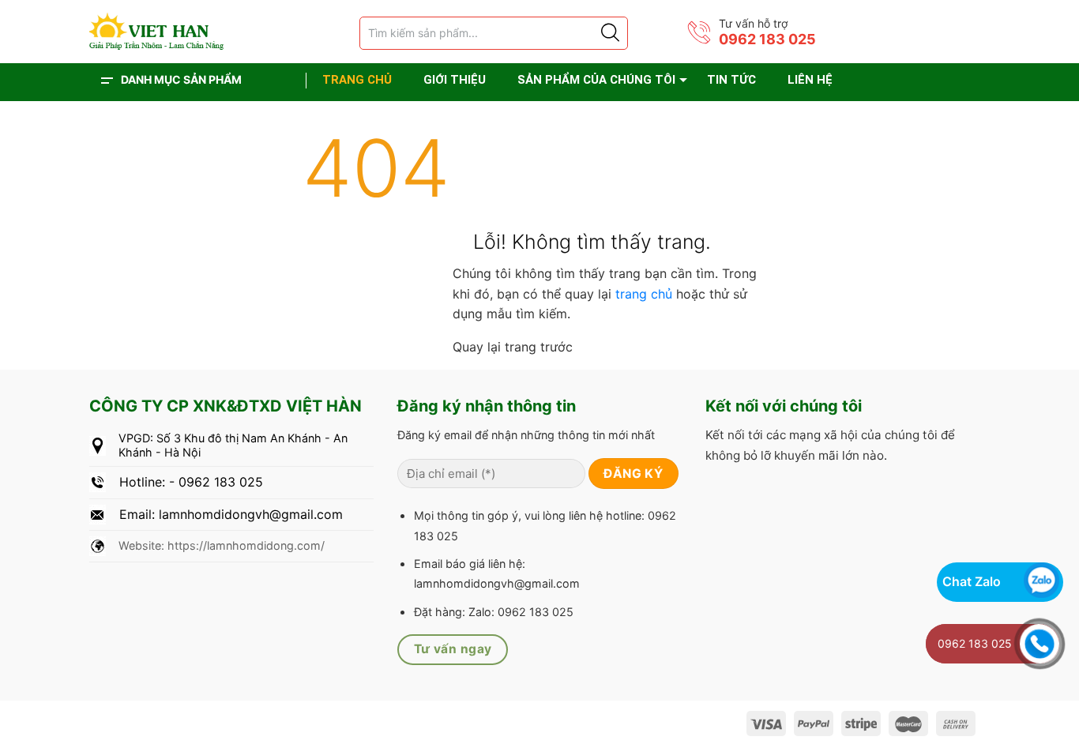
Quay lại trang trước (515, 347)
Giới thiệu (454, 80)
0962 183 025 (767, 39)
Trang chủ (357, 80)
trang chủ (645, 294)
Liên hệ (810, 80)
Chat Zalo (971, 581)
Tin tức (731, 80)
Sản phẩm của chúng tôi (596, 80)
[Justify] (609, 33)
